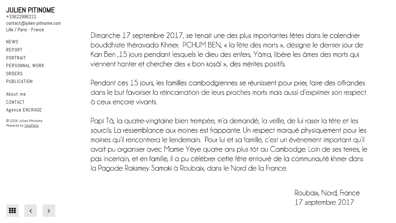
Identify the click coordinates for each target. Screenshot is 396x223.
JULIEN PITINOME (30, 10)
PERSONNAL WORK (25, 65)
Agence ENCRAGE (24, 110)
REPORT (14, 49)
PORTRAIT (16, 58)
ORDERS (14, 73)
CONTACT (15, 102)
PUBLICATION (19, 81)
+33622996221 (21, 16)
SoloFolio (31, 125)
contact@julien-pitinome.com (33, 23)
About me (16, 94)
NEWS (12, 41)
